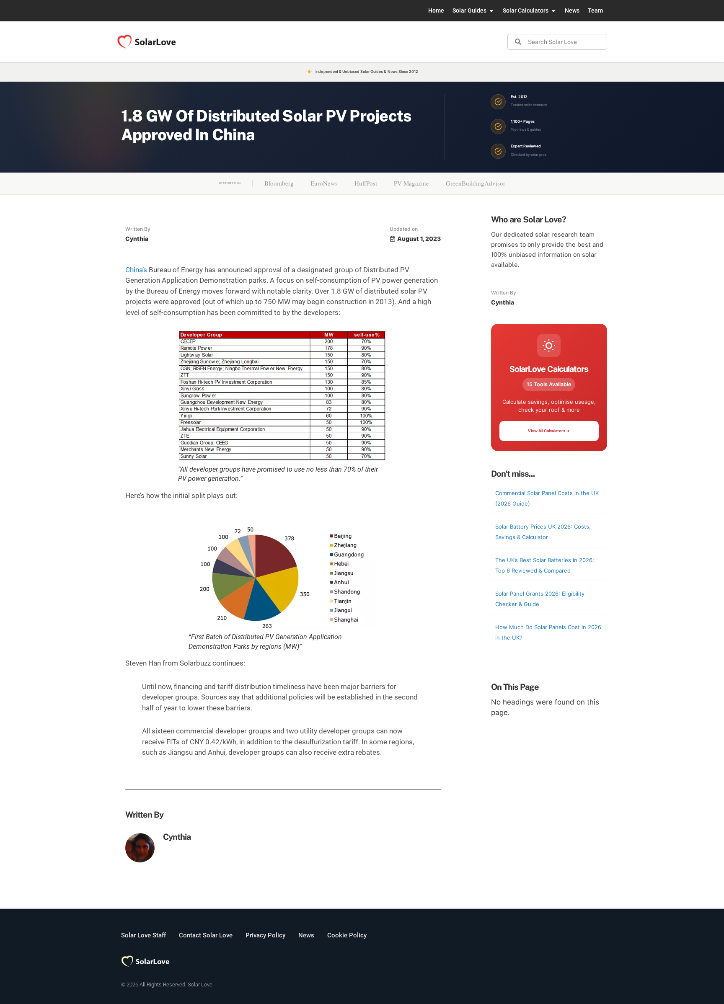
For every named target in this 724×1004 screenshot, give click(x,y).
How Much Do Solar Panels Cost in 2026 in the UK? (548, 632)
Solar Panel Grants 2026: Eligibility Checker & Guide (539, 599)
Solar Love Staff (143, 935)
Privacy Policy (265, 935)
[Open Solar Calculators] (553, 10)
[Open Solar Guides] (491, 10)
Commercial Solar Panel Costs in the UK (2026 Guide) (547, 498)
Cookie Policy (347, 935)
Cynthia (177, 837)
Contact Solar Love (206, 935)
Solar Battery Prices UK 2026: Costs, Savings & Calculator (543, 532)
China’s (136, 270)
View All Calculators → (549, 430)
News (306, 935)
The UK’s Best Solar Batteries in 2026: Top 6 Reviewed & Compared (544, 565)
